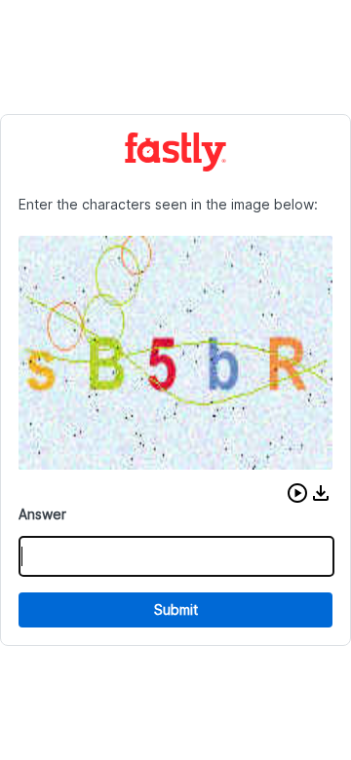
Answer (42, 514)
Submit (176, 609)
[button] (297, 493)
